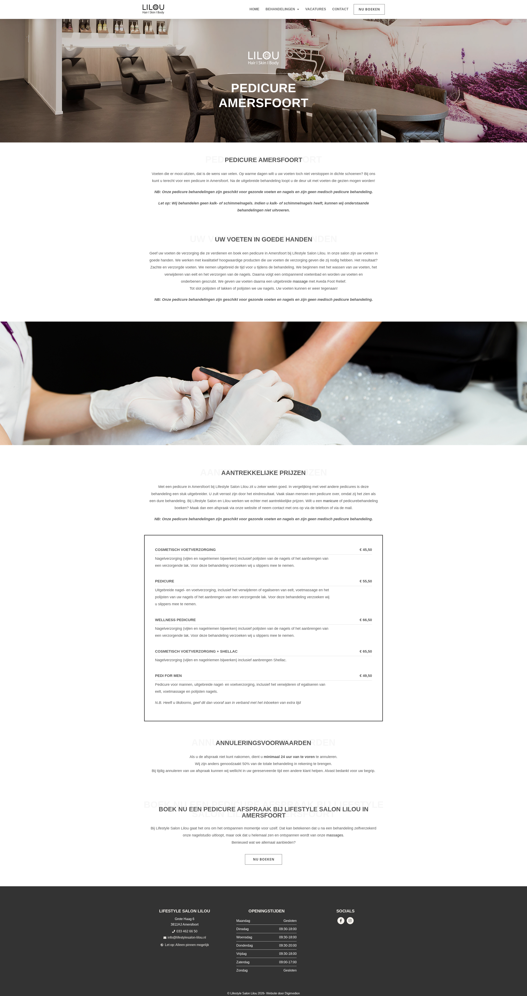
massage (300, 281)
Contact (340, 9)
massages (334, 835)
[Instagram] (350, 920)
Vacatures (315, 9)
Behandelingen (280, 9)
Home (254, 9)
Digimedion (292, 993)
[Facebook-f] (340, 920)
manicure (330, 501)
